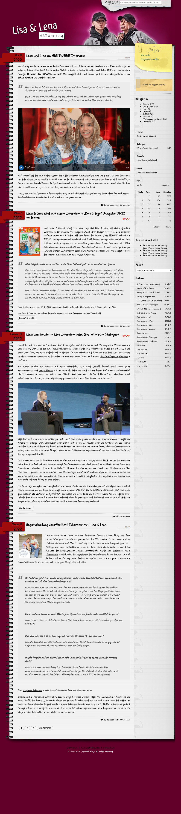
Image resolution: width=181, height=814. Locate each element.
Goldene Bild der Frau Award (149, 309)
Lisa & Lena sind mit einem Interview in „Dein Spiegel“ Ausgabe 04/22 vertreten (75, 215)
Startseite (145, 55)
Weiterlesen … (26, 508)
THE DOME (141, 345)
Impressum (72, 747)
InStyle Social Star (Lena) (147, 148)
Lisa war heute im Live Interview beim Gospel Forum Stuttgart (72, 334)
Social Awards (142, 333)
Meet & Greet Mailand (146, 329)
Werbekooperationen (152, 119)
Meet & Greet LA (144, 317)
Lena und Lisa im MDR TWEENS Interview (55, 55)
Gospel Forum (46, 370)
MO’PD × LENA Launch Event (148, 284)
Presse (146, 116)
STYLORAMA (141, 361)
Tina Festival (142, 349)
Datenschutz (109, 747)
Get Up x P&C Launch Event (148, 292)
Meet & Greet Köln (144, 325)
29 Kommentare (123, 516)
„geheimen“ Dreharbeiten (81, 345)
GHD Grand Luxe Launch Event (149, 300)
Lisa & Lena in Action (111, 696)
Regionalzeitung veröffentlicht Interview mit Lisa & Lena (66, 524)
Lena (145, 111)
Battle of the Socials (145, 288)
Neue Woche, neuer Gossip (155, 245)
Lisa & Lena (148, 106)
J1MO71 (146, 114)
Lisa (144, 109)
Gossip (146, 104)
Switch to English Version (153, 84)
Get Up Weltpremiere (146, 296)
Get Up (139, 185)
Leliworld (147, 121)
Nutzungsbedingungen (90, 747)
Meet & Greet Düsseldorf (147, 304)
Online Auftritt (84, 254)
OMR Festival (142, 353)
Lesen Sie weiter (27, 318)
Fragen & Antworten (150, 59)
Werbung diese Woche (110, 345)
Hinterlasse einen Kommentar (117, 205)
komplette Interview (32, 690)
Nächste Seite (45, 728)
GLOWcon (140, 357)
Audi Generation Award (146, 313)
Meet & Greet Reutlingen (147, 337)
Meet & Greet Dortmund (147, 341)
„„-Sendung (114, 356)
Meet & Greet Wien (145, 321)
